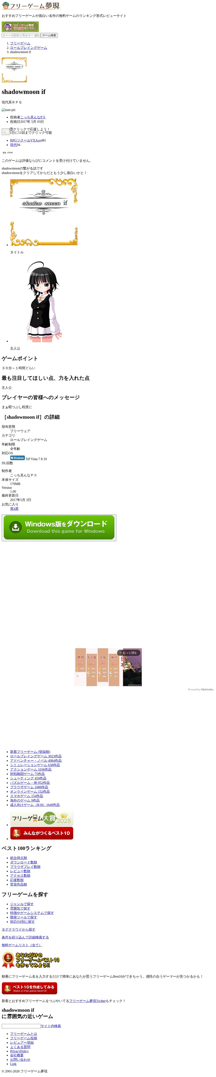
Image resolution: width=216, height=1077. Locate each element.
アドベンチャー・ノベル (36, 760)
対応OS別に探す (22, 921)
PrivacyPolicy (19, 1051)
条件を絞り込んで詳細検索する (25, 937)
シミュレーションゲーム (35, 765)
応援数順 (17, 880)
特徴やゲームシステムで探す (32, 913)
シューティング (28, 778)
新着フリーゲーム (30, 752)
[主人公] (41, 341)
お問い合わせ (20, 1059)
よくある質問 (20, 1047)
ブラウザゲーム (29, 787)
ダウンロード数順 (23, 862)
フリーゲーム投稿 (23, 1038)
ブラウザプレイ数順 (25, 867)
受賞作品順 (18, 884)
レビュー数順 (20, 871)
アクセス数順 (20, 875)
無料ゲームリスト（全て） (22, 945)
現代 (13, 145)
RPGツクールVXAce (25, 140)
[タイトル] (44, 245)
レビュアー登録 (22, 1042)
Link (13, 1064)
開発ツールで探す (23, 917)
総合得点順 (18, 858)
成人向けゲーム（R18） (35, 805)
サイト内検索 (51, 1026)
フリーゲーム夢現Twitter (87, 1001)
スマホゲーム (26, 796)
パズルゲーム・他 (30, 782)
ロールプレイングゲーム (36, 756)
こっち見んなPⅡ (33, 117)
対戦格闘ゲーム (27, 774)
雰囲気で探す (20, 908)
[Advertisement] (33, 567)
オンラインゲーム (30, 791)
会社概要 (17, 1055)
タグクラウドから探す (18, 929)
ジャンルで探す (22, 904)
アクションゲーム (30, 769)
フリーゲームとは (23, 1034)
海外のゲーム (25, 800)
